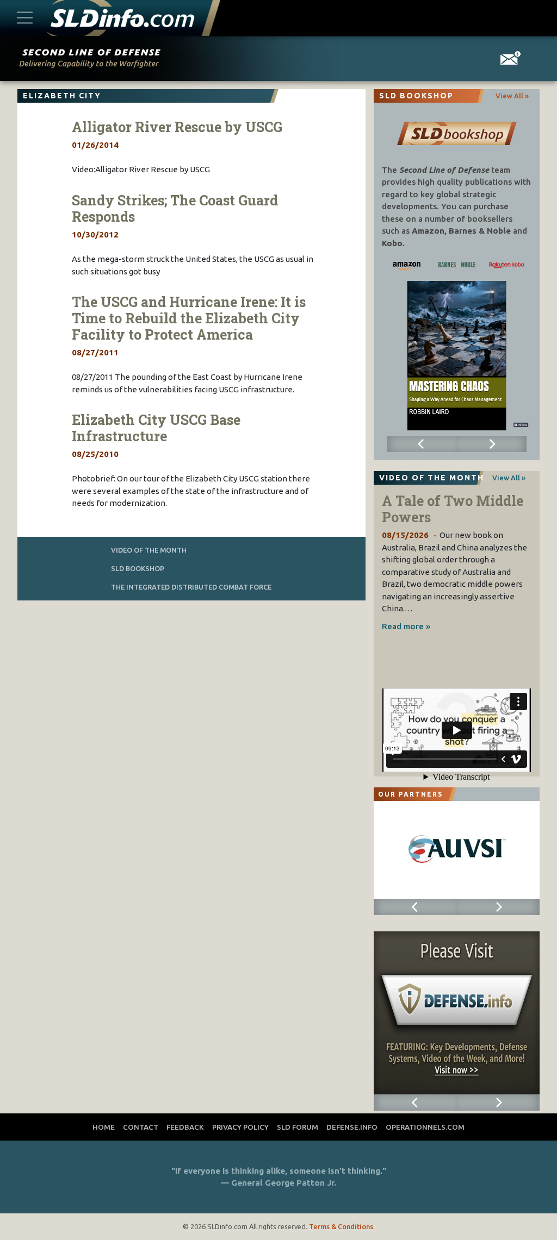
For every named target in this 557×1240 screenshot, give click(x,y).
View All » (512, 95)
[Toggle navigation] (25, 18)
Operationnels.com (425, 1127)
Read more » (406, 626)
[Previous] (421, 444)
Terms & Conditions (341, 1226)
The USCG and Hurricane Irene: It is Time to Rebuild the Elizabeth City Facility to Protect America (189, 318)
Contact (140, 1127)
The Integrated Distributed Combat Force (191, 587)
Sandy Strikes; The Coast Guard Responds (175, 208)
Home (103, 1127)
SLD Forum (297, 1127)
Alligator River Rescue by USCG (177, 127)
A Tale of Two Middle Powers (452, 509)
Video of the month (149, 550)
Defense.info (351, 1127)
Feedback (185, 1127)
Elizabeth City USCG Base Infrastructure (156, 428)
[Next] (492, 444)
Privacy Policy (240, 1127)
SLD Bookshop (137, 568)
